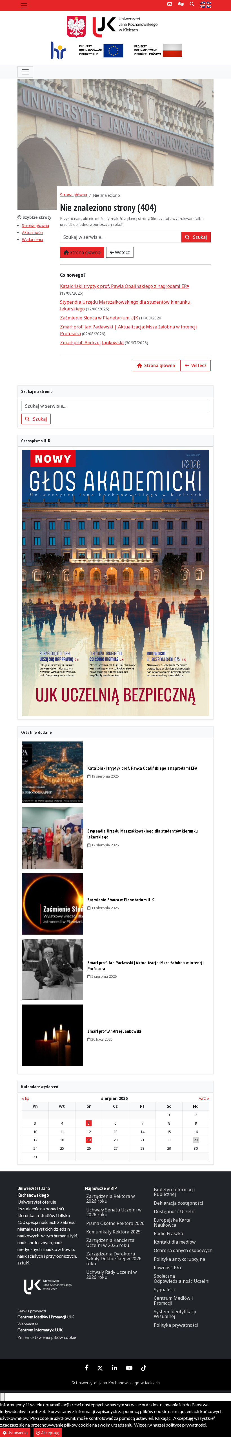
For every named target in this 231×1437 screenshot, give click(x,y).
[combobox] (121, 237)
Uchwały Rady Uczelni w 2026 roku (111, 1274)
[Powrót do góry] (2, 1397)
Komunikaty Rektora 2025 (113, 1232)
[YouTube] (129, 1368)
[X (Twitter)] (100, 1368)
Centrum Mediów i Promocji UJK (45, 1316)
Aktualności (32, 232)
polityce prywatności (186, 1424)
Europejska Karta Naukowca (172, 1222)
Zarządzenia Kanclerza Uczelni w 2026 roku (110, 1242)
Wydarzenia (32, 239)
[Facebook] (87, 1367)
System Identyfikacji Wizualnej (175, 1314)
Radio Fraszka (168, 1233)
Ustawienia (17, 1432)
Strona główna (35, 225)
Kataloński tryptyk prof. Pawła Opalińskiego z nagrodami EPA (124, 286)
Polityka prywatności (176, 1325)
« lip (25, 1098)
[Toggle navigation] (23, 5)
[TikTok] (143, 1368)
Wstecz (122, 252)
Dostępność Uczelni (175, 1211)
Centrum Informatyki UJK (40, 1329)
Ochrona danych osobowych (183, 1250)
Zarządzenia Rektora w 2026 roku (110, 1198)
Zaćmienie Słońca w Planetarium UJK (99, 318)
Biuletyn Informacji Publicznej (174, 1192)
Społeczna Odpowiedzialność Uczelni (182, 1278)
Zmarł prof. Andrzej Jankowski (92, 342)
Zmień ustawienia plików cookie (46, 1337)
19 (89, 1139)
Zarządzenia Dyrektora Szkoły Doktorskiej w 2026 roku (113, 1259)
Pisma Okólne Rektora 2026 (115, 1223)
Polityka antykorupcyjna (179, 1259)
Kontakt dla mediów (175, 1242)
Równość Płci (167, 1267)
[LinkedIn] (114, 1368)
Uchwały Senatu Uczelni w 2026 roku (114, 1212)
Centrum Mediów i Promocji (173, 1300)
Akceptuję (49, 1432)
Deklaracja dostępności (178, 1203)
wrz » (204, 1098)
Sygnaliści (164, 1289)
